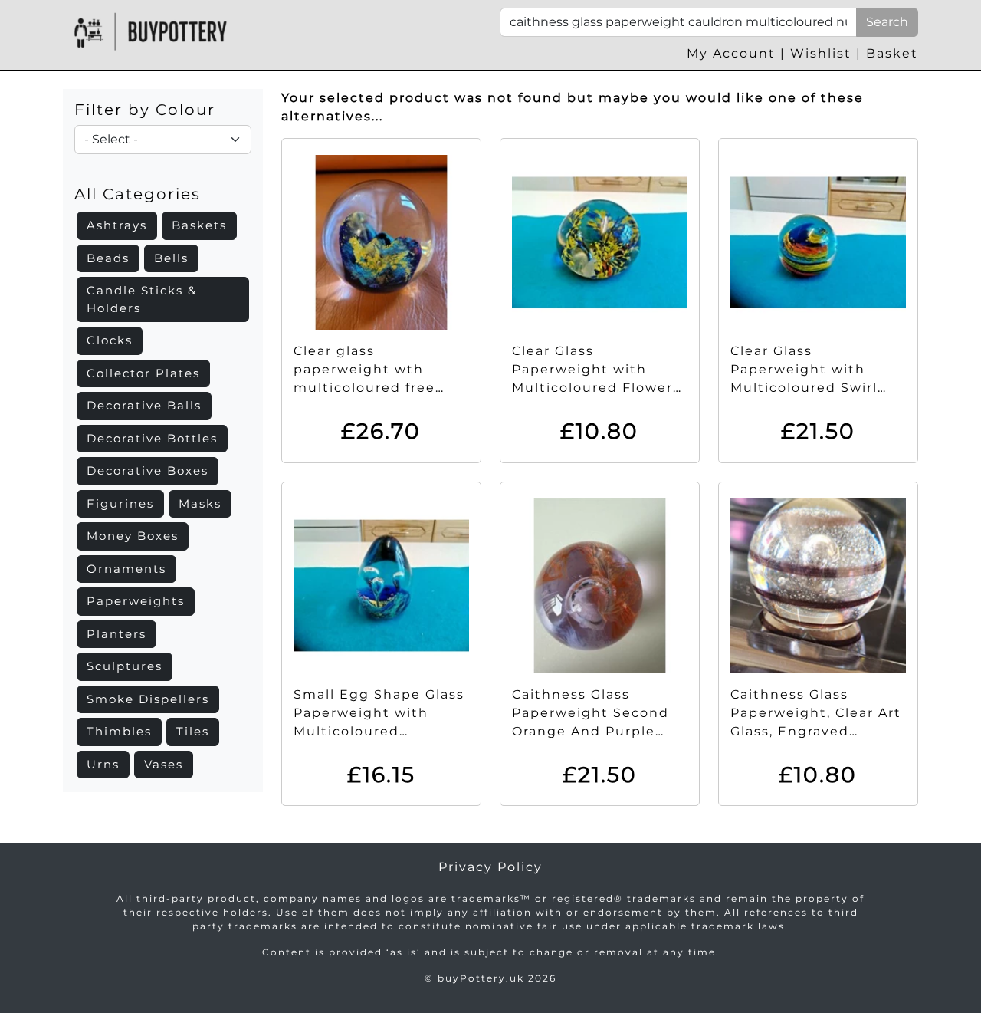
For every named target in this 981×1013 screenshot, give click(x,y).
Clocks (110, 340)
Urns (103, 764)
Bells (171, 258)
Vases (163, 764)
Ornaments (126, 568)
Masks (200, 503)
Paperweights (136, 601)
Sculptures (124, 666)
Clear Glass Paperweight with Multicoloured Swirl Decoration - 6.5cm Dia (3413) (816, 388)
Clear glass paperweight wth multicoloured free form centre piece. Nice (364, 388)
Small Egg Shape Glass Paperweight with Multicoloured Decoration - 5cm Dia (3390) (379, 731)
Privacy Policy (490, 867)
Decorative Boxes (147, 470)
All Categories (137, 194)
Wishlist (820, 53)
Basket (892, 53)
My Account (731, 53)
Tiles (192, 731)
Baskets (199, 225)
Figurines (120, 503)
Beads (108, 258)
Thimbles (119, 731)
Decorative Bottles (152, 438)
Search (887, 22)
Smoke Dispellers (148, 699)
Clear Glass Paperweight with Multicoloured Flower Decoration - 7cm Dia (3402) (592, 388)
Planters (116, 634)
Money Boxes (133, 535)
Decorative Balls (144, 405)
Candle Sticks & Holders (142, 299)
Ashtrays (117, 225)
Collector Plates (143, 373)
